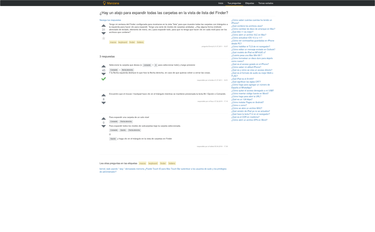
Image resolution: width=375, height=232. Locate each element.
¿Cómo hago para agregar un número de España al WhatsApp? (250, 86)
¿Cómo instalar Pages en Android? (247, 102)
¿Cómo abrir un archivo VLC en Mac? (248, 34)
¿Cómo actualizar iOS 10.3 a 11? (246, 37)
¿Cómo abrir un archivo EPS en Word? (249, 119)
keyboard (123, 42)
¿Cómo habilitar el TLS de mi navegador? (250, 46)
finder (132, 42)
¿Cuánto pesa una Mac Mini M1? (246, 55)
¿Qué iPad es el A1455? (242, 78)
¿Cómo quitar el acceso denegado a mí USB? (252, 90)
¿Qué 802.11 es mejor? (242, 31)
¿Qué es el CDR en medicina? (245, 116)
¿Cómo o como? (239, 105)
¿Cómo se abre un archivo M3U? (246, 108)
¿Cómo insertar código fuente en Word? (250, 93)
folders (140, 42)
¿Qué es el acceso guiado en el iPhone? (250, 64)
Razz (212, 101)
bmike (212, 80)
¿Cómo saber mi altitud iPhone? (246, 66)
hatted (212, 146)
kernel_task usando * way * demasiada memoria (122, 168)
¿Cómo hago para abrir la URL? (246, 96)
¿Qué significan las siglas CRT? (246, 81)
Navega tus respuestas (110, 20)
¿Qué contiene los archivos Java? (247, 25)
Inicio (220, 3)
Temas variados (265, 3)
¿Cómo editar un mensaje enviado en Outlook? (253, 49)
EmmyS (211, 46)
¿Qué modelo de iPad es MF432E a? (248, 52)
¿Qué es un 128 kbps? (242, 99)
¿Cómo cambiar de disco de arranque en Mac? (253, 28)
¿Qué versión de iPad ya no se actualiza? (250, 111)
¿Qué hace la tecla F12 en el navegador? (250, 113)
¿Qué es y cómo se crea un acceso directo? (251, 69)
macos (113, 42)
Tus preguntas (234, 3)
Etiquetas (249, 3)
